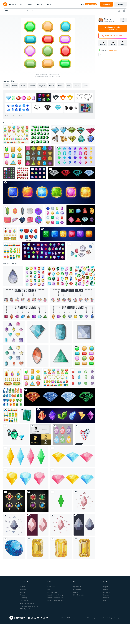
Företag (22, 595)
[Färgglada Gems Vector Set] (80, 215)
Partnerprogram (52, 592)
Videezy (22, 592)
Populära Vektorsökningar (55, 595)
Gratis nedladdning (113, 28)
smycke (32, 86)
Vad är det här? (113, 50)
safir (68, 86)
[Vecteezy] (5, 4)
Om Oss (75, 592)
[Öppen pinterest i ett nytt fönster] (38, 618)
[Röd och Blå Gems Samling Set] (28, 234)
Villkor (88, 618)
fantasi (86, 86)
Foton (21, 4)
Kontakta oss (77, 589)
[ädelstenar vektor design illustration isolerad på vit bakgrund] (13, 156)
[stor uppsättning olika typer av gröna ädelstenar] (40, 134)
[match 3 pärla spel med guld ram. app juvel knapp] (49, 192)
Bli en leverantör (78, 595)
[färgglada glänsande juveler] (59, 397)
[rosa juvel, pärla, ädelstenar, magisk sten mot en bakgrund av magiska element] (84, 501)
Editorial (39, 4)
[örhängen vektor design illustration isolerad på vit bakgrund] (12, 251)
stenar (14, 86)
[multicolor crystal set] (23, 215)
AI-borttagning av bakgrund (29, 606)
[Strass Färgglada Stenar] (39, 156)
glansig (76, 86)
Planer (82, 4)
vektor (51, 86)
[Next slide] (92, 85)
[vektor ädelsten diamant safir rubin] (37, 548)
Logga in (120, 4)
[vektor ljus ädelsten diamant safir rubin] (61, 548)
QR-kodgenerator (25, 609)
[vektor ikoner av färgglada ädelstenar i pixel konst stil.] (72, 478)
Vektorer (11, 4)
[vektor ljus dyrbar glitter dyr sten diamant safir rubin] (14, 548)
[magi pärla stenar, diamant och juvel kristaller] (65, 415)
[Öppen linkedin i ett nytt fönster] (35, 618)
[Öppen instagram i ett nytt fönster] (32, 618)
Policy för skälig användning (111, 618)
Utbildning (23, 598)
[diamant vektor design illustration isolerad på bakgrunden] (38, 173)
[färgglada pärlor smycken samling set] (9, 173)
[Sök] (119, 11)
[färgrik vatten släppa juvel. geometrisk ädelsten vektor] (63, 434)
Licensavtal (51, 586)
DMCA (49, 589)
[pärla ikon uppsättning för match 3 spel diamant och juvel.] (67, 234)
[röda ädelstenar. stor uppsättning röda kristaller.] (22, 173)
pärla (6, 86)
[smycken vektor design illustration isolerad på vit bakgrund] (10, 234)
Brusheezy (23, 586)
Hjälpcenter (77, 586)
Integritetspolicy (96, 618)
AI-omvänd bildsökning (27, 603)
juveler (23, 86)
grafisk (60, 86)
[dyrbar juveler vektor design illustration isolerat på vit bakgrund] (82, 377)
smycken (42, 86)
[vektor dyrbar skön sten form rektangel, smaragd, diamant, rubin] (27, 415)
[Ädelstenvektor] (81, 251)
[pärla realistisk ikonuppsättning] (55, 215)
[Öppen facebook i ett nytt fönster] (29, 618)
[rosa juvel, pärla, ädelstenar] (37, 525)
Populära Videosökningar (55, 600)
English (105, 586)
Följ (123, 21)
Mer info (102, 55)
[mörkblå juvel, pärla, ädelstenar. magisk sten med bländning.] (84, 525)
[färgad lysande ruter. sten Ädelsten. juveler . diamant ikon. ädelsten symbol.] (13, 276)
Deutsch (106, 595)
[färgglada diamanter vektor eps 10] (71, 173)
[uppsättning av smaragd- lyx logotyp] (14, 501)
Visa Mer (86, 108)
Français (106, 598)
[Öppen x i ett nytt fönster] (44, 618)
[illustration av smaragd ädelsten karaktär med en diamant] (16, 434)
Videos (30, 4)
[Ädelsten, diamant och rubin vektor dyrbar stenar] (43, 251)
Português (106, 592)
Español (105, 589)
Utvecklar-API (24, 600)
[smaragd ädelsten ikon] (61, 501)
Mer (48, 4)
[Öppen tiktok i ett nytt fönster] (41, 618)
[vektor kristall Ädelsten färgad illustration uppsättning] (12, 397)
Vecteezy (23, 589)
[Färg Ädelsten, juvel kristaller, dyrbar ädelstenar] (75, 156)
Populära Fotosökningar (55, 598)
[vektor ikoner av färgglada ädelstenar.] (25, 456)
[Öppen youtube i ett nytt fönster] (47, 618)
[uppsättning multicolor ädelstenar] (73, 134)
